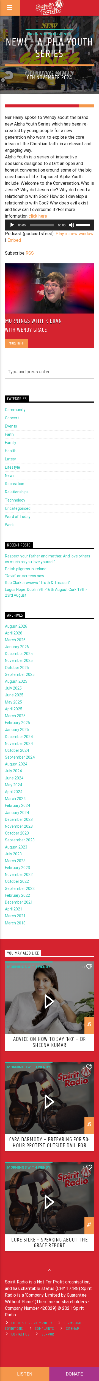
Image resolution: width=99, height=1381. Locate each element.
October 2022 (17, 881)
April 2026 (13, 633)
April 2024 (13, 792)
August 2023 (16, 847)
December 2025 (19, 653)
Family (10, 442)
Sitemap (72, 1329)
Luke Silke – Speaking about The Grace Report (49, 1242)
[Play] (12, 225)
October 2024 (17, 750)
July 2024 (13, 771)
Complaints (44, 1329)
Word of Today (18, 516)
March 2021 (15, 916)
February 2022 (17, 895)
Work (9, 525)
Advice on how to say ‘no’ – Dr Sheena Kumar (49, 1042)
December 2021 (19, 902)
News (10, 475)
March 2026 (15, 640)
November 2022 (19, 874)
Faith (9, 434)
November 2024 (19, 743)
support (49, 1334)
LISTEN (24, 1374)
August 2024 (16, 764)
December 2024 (19, 736)
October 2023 (17, 833)
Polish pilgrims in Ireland (25, 569)
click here (38, 216)
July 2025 (13, 688)
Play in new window (75, 233)
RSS (30, 253)
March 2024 (15, 798)
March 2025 (15, 716)
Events (11, 426)
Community (15, 410)
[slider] (83, 224)
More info (16, 343)
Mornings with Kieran (33, 321)
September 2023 (20, 840)
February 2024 (17, 805)
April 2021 (13, 909)
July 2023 (13, 854)
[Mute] (71, 225)
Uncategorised (18, 508)
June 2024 (14, 778)
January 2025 (17, 729)
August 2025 (16, 681)
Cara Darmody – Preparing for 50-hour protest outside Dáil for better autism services (49, 1145)
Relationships (17, 492)
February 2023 (17, 867)
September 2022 (20, 888)
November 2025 (19, 660)
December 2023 (19, 819)
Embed (14, 240)
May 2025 (13, 702)
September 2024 (20, 757)
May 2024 (13, 785)
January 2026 (17, 647)
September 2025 (20, 674)
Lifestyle (12, 467)
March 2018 (15, 923)
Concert (12, 418)
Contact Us (20, 1334)
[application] (49, 225)
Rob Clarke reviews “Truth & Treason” (37, 582)
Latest (10, 459)
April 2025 (13, 709)
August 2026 (16, 626)
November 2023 (19, 826)
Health (10, 451)
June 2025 (14, 695)
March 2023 (15, 861)
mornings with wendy (49, 34)
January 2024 (17, 812)
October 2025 (17, 667)
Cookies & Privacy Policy (31, 1323)
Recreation (14, 484)
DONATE (74, 1374)
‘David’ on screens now (24, 576)
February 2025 (17, 723)
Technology (15, 500)
